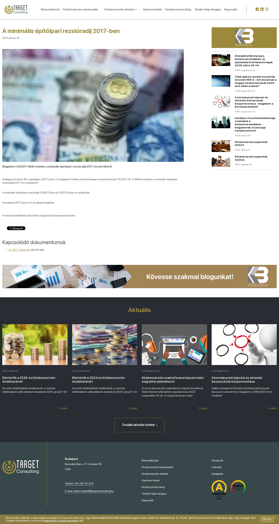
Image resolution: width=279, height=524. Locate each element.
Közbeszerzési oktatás (155, 473)
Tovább (63, 408)
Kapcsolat (230, 9)
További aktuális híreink (138, 425)
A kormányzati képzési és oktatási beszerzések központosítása (237, 379)
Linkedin (216, 467)
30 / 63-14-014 (84, 483)
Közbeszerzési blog (178, 9)
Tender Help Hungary (207, 9)
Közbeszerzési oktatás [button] (119, 9)
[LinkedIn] (262, 9)
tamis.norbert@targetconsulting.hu (94, 491)
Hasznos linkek (152, 9)
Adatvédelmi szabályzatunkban (61, 520)
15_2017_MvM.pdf (19, 249)
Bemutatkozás (50, 9)
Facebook (217, 460)
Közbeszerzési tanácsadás (80, 9)
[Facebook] (257, 9)
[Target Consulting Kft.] (16, 9)
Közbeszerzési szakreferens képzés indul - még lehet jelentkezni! (173, 379)
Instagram (217, 473)
